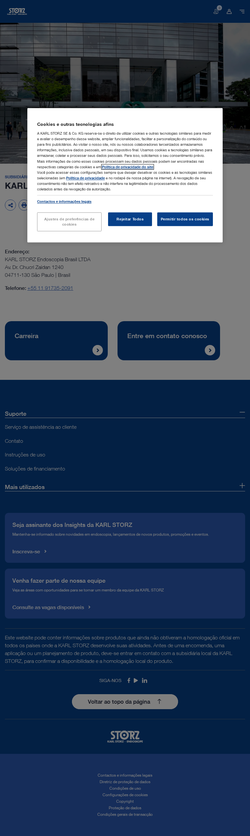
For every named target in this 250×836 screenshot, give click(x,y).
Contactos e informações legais (64, 201)
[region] (125, 175)
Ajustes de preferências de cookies (69, 221)
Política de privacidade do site (127, 167)
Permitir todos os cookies (185, 219)
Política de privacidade (85, 178)
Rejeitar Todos (130, 219)
